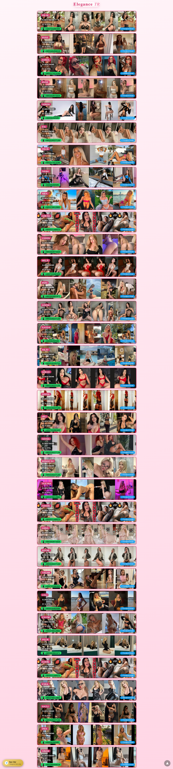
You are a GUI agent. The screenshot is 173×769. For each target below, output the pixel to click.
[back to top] (167, 763)
